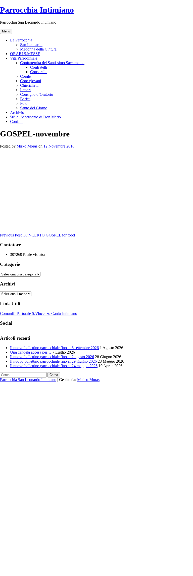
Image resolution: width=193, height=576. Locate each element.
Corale (25, 76)
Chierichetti (29, 85)
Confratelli (38, 67)
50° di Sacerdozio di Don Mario (35, 117)
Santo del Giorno (33, 108)
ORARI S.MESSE (25, 54)
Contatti (16, 121)
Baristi (25, 99)
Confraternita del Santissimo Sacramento (52, 63)
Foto (23, 103)
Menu (6, 31)
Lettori (25, 90)
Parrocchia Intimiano (37, 9)
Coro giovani (30, 81)
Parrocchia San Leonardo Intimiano (28, 379)
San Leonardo (31, 44)
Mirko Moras (27, 146)
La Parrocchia (21, 40)
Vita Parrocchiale (23, 58)
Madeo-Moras (88, 379)
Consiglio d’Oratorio (36, 94)
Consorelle (38, 72)
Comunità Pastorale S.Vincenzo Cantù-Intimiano (38, 313)
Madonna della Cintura (38, 49)
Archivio (17, 112)
